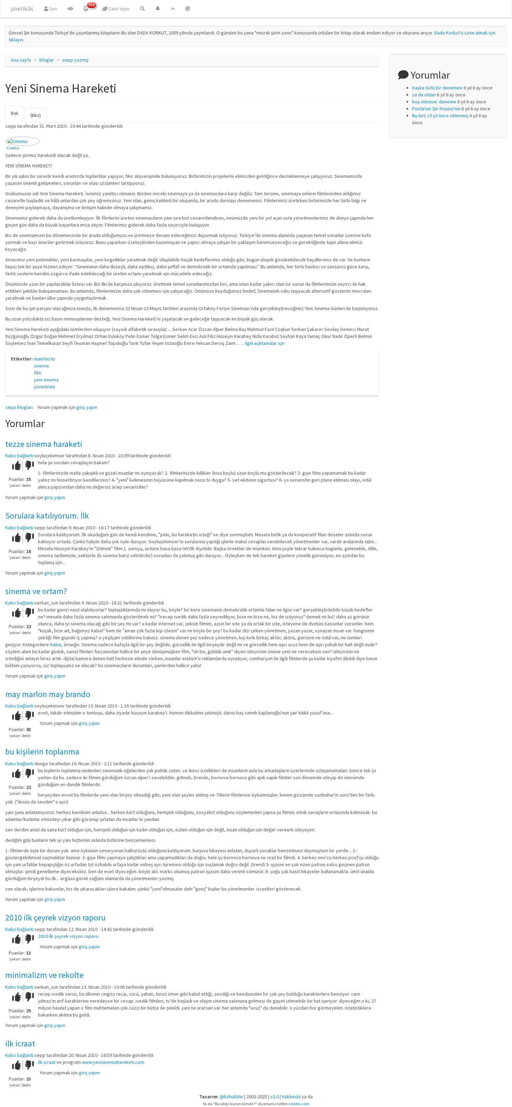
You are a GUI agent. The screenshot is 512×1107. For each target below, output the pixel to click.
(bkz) (35, 115)
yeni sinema (46, 380)
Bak (17, 116)
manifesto (44, 359)
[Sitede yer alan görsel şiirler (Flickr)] (70, 8)
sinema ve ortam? (36, 591)
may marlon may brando (47, 694)
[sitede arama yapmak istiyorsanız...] (142, 8)
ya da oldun (424, 95)
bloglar (46, 60)
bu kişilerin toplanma (42, 751)
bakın (55, 644)
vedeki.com (298, 1103)
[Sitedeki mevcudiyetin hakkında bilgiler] (187, 8)
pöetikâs (22, 9)
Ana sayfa (21, 60)
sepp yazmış (75, 60)
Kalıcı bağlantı (19, 455)
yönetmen (44, 387)
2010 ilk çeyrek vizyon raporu (55, 917)
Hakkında (291, 1096)
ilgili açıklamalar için (265, 343)
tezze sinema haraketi (43, 443)
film (37, 373)
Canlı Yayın (118, 9)
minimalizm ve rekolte (44, 975)
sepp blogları (19, 407)
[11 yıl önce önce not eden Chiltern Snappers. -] (22, 141)
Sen (52, 9)
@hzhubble (231, 1096)
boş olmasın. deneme (434, 101)
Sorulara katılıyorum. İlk (47, 515)
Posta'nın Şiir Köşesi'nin (436, 108)
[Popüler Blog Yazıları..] (172, 8)
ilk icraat (20, 1043)
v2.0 (274, 1096)
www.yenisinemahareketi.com (113, 1062)
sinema (41, 366)
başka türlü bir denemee (437, 88)
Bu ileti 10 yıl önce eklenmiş (440, 115)
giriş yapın (86, 407)
